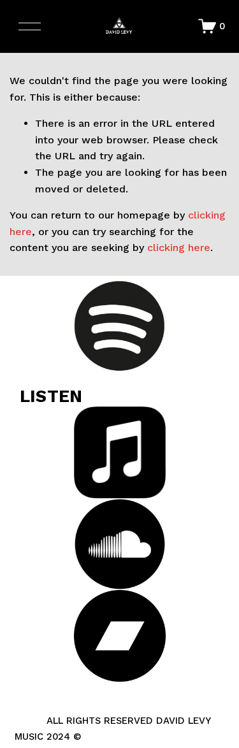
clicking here (178, 247)
